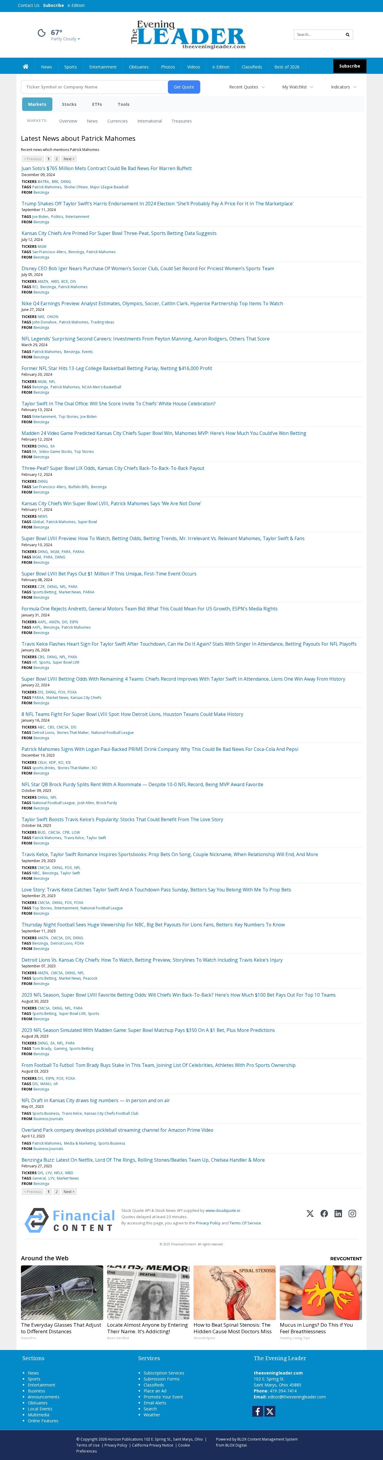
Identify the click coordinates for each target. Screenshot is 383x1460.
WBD (69, 1172)
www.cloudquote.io (223, 1210)
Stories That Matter (73, 732)
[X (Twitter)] (310, 1220)
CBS (41, 656)
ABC (41, 727)
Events (87, 351)
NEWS (42, 516)
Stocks (69, 104)
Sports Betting (44, 592)
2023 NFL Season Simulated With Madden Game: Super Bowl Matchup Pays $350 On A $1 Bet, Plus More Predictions (148, 1030)
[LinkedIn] (338, 1220)
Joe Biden (40, 216)
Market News (70, 592)
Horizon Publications (125, 1439)
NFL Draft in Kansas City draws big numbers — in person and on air (96, 1100)
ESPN (74, 621)
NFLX (58, 1172)
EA (53, 446)
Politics (57, 216)
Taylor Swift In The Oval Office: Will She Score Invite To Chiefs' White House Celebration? (119, 403)
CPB (66, 832)
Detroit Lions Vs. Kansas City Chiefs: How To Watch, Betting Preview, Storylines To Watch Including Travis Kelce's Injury (152, 960)
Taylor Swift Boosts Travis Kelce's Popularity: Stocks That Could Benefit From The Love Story (122, 819)
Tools (124, 104)
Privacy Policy (208, 1223)
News (92, 121)
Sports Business (45, 1113)
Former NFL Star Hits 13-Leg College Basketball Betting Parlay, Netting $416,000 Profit (117, 368)
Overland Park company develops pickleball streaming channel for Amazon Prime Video (117, 1130)
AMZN (43, 281)
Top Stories (68, 416)
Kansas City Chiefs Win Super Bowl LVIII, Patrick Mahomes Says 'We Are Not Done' (111, 503)
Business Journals (48, 1118)
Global (38, 521)
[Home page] (187, 34)
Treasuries (181, 121)
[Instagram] (352, 1220)
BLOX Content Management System (267, 1439)
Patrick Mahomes (46, 187)
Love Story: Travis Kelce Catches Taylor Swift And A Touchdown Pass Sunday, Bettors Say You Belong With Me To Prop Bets (156, 889)
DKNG (66, 181)
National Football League (112, 732)
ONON (52, 316)
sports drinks (43, 767)
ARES (55, 281)
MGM (42, 246)
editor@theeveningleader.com (297, 1397)
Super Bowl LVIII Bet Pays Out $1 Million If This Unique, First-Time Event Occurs (109, 573)
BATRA (43, 181)
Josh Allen (85, 802)
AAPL (42, 621)
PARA (66, 551)
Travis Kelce (74, 837)
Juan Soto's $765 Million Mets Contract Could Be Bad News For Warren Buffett (107, 168)
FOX (61, 692)
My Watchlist (294, 87)
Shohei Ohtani (76, 187)
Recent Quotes (243, 87)
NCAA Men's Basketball (101, 387)
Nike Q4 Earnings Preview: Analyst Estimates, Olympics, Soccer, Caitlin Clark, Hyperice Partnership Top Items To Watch (152, 303)
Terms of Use (88, 1445)
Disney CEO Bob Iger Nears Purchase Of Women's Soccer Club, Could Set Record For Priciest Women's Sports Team (148, 268)
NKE (41, 316)
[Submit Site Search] (348, 34)
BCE (64, 281)
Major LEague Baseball (109, 187)
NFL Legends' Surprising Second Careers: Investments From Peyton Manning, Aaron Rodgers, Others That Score (146, 338)
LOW (76, 832)
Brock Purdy (106, 802)
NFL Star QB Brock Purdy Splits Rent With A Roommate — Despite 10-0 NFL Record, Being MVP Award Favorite (142, 784)
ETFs (97, 104)
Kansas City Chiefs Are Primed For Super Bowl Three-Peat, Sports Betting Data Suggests (119, 233)
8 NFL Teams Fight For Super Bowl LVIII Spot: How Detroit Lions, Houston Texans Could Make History (132, 714)
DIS (73, 281)
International (149, 121)
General (39, 1178)
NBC (36, 873)
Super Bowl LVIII (66, 662)
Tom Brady (41, 1048)
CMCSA (63, 727)
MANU (45, 1083)
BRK (55, 181)
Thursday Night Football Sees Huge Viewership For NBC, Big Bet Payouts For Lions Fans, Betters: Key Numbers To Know (153, 924)
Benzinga (41, 192)
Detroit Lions (43, 732)
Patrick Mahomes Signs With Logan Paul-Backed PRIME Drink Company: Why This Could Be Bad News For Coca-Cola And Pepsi (160, 749)
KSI (68, 762)
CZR (41, 586)
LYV (49, 1172)
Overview (68, 121)
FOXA (72, 692)
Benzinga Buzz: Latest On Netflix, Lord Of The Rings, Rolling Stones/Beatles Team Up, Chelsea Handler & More (143, 1160)
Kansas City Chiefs (86, 697)
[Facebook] (324, 1220)
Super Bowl (87, 521)
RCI (35, 286)
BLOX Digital (236, 1445)
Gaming (60, 1048)
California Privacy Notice (152, 1445)
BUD (41, 832)
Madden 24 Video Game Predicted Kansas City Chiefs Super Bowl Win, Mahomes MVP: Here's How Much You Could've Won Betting (164, 433)
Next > (69, 158)
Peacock (90, 978)
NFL (52, 381)
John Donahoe (44, 322)
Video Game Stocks (55, 451)
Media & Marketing (80, 1143)
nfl (34, 662)
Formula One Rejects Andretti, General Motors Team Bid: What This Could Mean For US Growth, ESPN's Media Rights (150, 608)
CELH (42, 762)
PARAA (78, 551)
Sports (44, 662)
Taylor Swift (96, 837)
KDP (52, 762)
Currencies (117, 121)
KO (60, 762)
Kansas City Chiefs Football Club (111, 1113)
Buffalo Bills (79, 486)
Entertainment (77, 216)
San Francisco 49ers (49, 251)
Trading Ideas (102, 322)
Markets (37, 104)
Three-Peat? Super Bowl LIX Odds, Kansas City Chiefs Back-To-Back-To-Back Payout (113, 468)
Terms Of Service (245, 1223)
